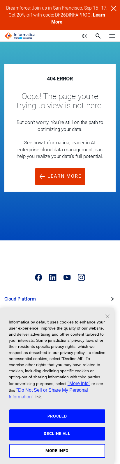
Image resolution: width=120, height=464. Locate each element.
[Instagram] (81, 277)
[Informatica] (20, 36)
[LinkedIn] (53, 277)
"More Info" (79, 383)
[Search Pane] (98, 36)
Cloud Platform (20, 299)
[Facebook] (38, 277)
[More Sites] (84, 36)
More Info (57, 450)
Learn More (64, 176)
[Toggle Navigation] (112, 35)
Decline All (57, 433)
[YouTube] (67, 277)
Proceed (57, 416)
